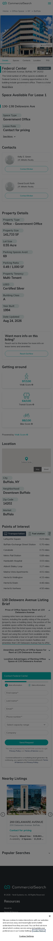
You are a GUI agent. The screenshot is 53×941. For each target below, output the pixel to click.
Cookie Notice (39, 931)
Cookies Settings (26, 936)
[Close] (50, 916)
